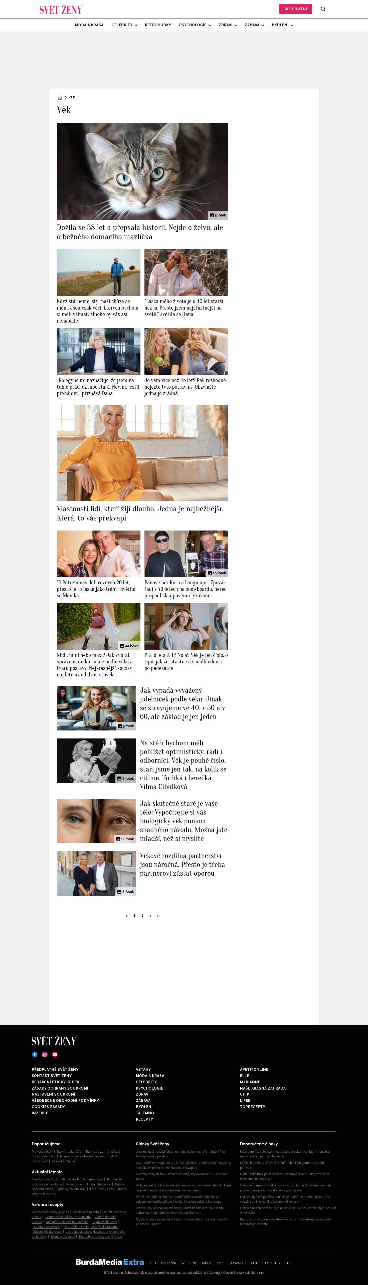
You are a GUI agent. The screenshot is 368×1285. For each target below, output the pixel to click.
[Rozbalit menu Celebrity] (135, 25)
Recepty (144, 1119)
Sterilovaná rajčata (86, 1212)
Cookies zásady (48, 1107)
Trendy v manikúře (44, 1179)
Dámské (207, 1263)
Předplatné (295, 9)
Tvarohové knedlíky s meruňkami (68, 1217)
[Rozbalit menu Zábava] (262, 25)
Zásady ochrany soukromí (60, 1088)
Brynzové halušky (104, 1222)
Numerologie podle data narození (83, 1156)
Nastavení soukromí (53, 1094)
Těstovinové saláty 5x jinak (50, 1212)
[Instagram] (45, 1055)
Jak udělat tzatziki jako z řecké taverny (91, 1227)
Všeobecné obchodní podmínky (65, 1101)
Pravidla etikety (42, 1151)
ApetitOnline (254, 1070)
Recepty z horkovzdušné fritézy (101, 1236)
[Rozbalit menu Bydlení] (291, 25)
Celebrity (122, 25)
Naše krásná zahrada (263, 1088)
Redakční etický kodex (55, 1082)
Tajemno (145, 1113)
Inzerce (40, 1113)
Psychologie (193, 25)
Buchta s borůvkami (46, 1227)
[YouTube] (55, 1055)
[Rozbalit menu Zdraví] (235, 25)
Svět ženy (189, 1263)
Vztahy (143, 1070)
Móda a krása (89, 25)
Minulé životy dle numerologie (82, 1179)
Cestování (49, 1156)
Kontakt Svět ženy (52, 1076)
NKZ (220, 1263)
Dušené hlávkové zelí (47, 1231)
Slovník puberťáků (69, 1151)
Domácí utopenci (63, 1236)
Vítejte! (57, 1161)
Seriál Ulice (74, 1184)
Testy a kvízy (94, 1151)
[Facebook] (35, 1055)
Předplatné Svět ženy (55, 1070)
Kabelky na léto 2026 (71, 1189)
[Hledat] (323, 9)
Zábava (252, 25)
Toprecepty (252, 1107)
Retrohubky (158, 25)
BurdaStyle (237, 1263)
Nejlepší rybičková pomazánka (67, 1222)
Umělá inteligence (98, 1184)
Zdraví (226, 25)
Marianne (250, 1082)
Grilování (72, 1161)
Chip (244, 1094)
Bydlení (280, 25)
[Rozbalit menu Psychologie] (209, 25)
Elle (244, 1076)
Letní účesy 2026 (102, 1189)
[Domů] (61, 9)
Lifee (245, 1101)
